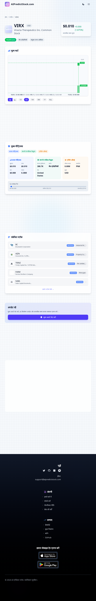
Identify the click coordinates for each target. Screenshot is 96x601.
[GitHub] (49, 470)
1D (21, 99)
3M (38, 99)
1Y (45, 99)
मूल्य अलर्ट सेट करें (49, 317)
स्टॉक (11, 17)
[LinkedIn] (54, 470)
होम (6, 17)
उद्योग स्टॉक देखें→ (48, 289)
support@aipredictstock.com (48, 479)
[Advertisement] (48, 124)
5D (26, 99)
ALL (50, 99)
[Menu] (88, 4)
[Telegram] (59, 470)
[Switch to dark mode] (83, 4)
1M (32, 99)
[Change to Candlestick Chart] (10, 99)
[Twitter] (44, 470)
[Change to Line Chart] (15, 99)
